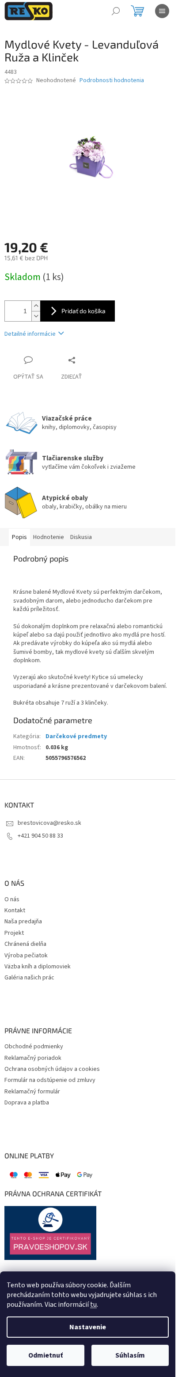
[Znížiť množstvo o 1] (35, 316)
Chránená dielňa (25, 944)
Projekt (14, 933)
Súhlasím (130, 1355)
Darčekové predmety (76, 736)
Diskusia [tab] (81, 537)
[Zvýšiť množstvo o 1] (35, 306)
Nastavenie (87, 1327)
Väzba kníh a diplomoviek (37, 967)
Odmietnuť (45, 1355)
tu (93, 1304)
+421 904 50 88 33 (40, 835)
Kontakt (14, 911)
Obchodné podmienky (33, 1047)
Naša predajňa (23, 922)
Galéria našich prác (29, 978)
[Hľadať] (116, 11)
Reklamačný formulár (32, 1092)
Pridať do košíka (83, 311)
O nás (11, 899)
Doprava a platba (26, 1103)
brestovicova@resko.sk (49, 823)
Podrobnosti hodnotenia (112, 80)
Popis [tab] (19, 537)
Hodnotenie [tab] (48, 537)
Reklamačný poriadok (32, 1058)
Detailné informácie (30, 334)
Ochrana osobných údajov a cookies (52, 1069)
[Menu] (162, 11)
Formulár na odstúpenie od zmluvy (49, 1080)
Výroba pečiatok (26, 956)
